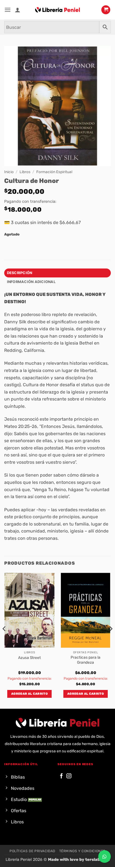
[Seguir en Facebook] (61, 776)
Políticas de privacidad (32, 851)
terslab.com (97, 859)
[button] (7, 10)
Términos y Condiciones (82, 851)
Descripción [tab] (19, 273)
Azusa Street (29, 657)
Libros (25, 171)
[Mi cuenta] (17, 10)
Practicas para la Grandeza (85, 660)
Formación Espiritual (54, 171)
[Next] (110, 640)
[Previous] (4, 640)
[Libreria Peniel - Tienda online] (57, 10)
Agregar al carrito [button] (29, 694)
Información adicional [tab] (31, 282)
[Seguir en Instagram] (68, 776)
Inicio (9, 171)
